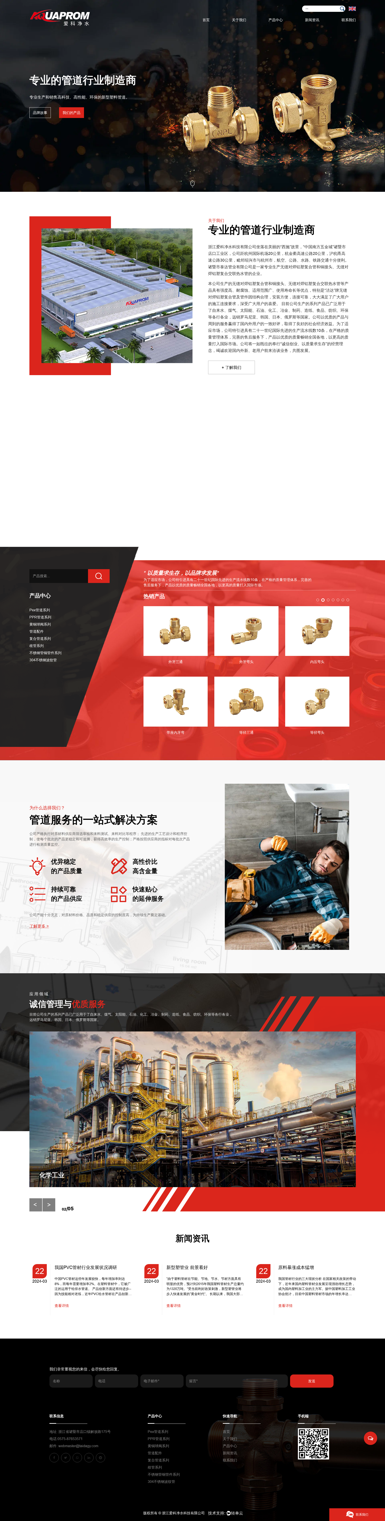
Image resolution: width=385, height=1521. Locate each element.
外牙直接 (317, 666)
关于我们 (239, 20)
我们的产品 (71, 113)
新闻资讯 (312, 20)
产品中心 (275, 20)
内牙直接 (317, 740)
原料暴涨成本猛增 (184, 1267)
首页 (206, 20)
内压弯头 (246, 662)
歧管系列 (36, 646)
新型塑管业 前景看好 (75, 1267)
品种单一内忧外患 (296, 1267)
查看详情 (62, 1306)
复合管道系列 (40, 639)
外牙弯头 (175, 662)
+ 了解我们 (231, 367)
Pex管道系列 (39, 610)
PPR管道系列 (285, 27)
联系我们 (349, 20)
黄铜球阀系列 (40, 624)
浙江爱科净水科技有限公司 (183, 1513)
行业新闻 (322, 27)
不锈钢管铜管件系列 (45, 653)
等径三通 (175, 732)
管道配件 (36, 631)
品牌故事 (40, 113)
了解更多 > (39, 926)
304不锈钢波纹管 (43, 660)
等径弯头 (246, 732)
